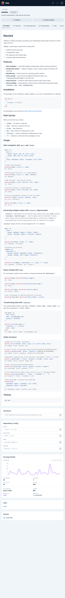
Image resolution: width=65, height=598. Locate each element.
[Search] (57, 3)
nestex (4, 12)
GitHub (5, 506)
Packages (5, 9)
